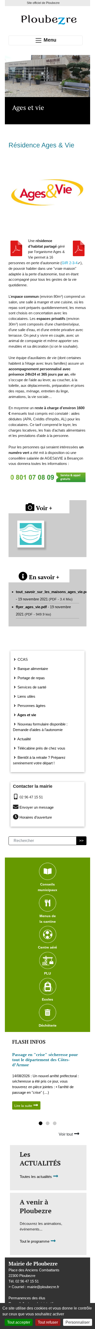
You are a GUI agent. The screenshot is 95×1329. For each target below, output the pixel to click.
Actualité (24, 739)
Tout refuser (48, 1322)
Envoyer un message (36, 807)
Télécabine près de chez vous (41, 748)
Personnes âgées (31, 706)
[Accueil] (49, 19)
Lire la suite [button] (23, 1106)
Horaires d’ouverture (35, 817)
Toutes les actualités (36, 1177)
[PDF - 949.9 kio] (16, 248)
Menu (49, 40)
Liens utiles (26, 696)
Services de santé (31, 687)
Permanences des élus (27, 1298)
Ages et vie (26, 715)
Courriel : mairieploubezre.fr (35, 1287)
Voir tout (66, 1134)
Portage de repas (31, 678)
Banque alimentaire (32, 669)
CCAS (22, 659)
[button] (40, 1124)
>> (81, 841)
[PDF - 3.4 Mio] (78, 248)
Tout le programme (35, 1241)
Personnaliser (78, 1322)
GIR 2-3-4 (69, 263)
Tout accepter (18, 1322)
